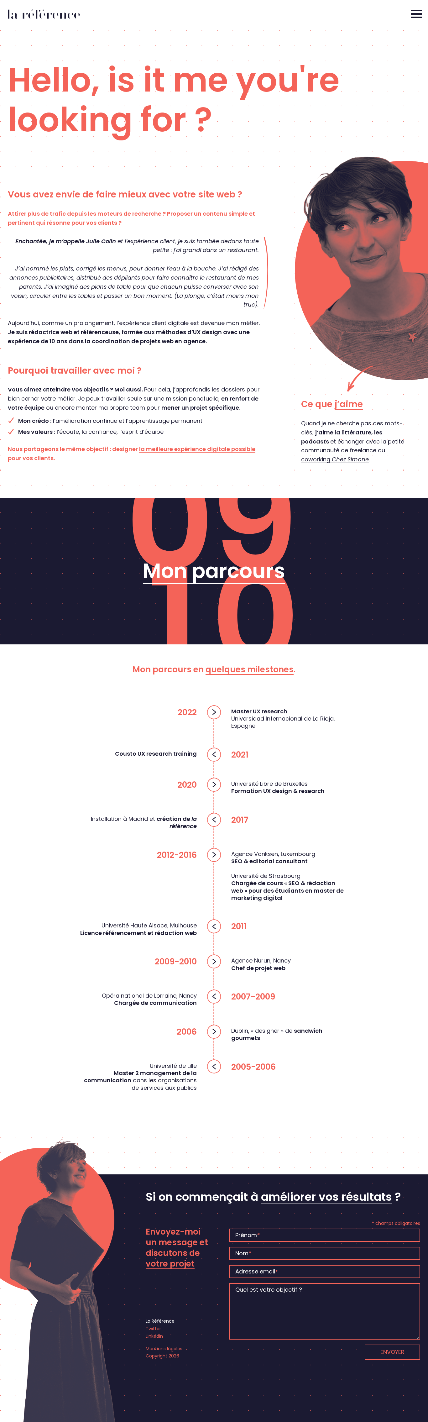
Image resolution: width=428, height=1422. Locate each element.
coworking (335, 459)
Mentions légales (164, 1349)
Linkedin (154, 1336)
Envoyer (392, 1352)
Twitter (153, 1328)
